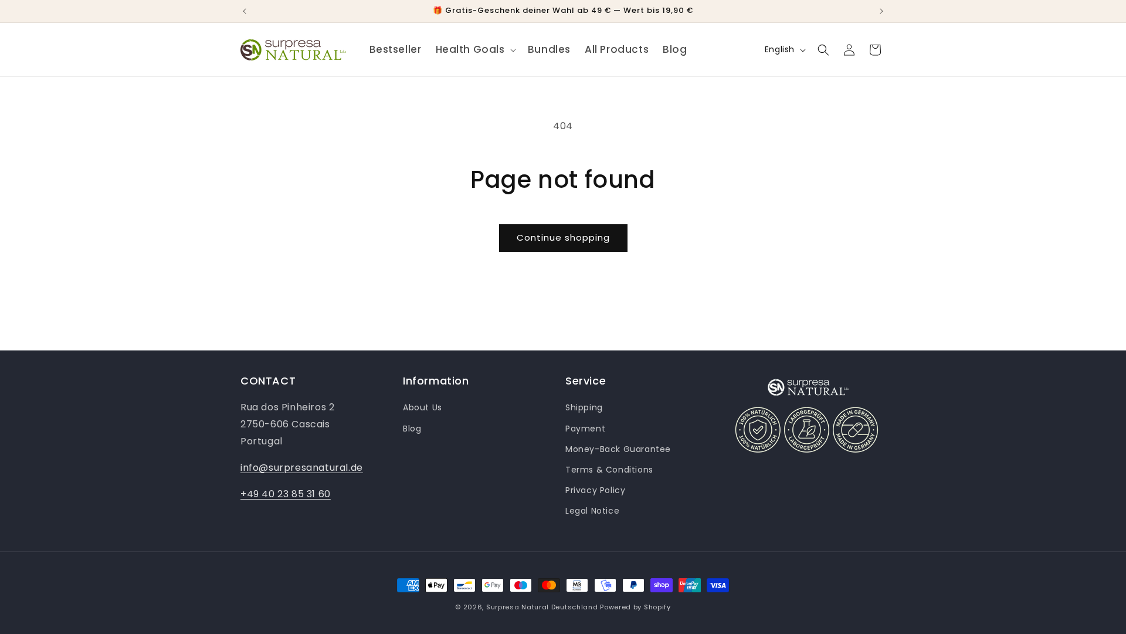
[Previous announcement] (244, 11)
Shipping (584, 407)
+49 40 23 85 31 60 (285, 494)
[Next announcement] (881, 11)
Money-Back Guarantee (618, 449)
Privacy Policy (595, 490)
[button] (475, 49)
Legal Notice (592, 511)
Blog (412, 428)
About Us (422, 407)
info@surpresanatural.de (301, 467)
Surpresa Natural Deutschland (542, 607)
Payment (585, 428)
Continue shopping (563, 237)
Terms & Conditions (609, 470)
